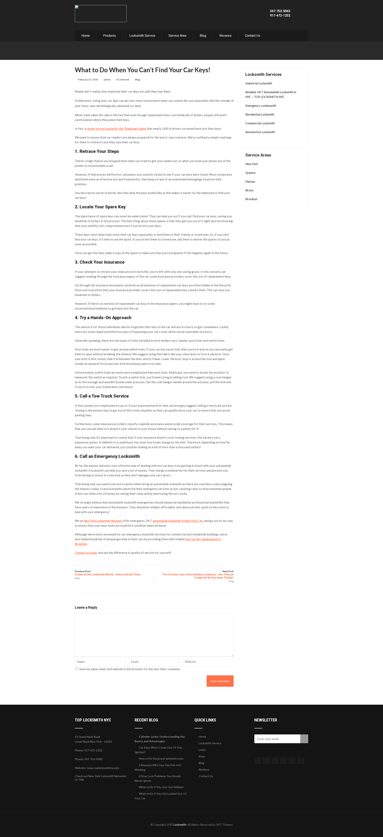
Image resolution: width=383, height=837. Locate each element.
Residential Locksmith (259, 114)
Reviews (225, 36)
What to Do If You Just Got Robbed (161, 787)
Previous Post (107, 573)
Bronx (249, 190)
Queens (250, 172)
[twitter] (266, 760)
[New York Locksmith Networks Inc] (101, 7)
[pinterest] (292, 760)
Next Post (198, 574)
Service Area (177, 36)
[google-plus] (274, 760)
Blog (203, 36)
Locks (202, 749)
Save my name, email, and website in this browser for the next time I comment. (130, 669)
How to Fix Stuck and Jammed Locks (161, 758)
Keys (202, 756)
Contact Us (252, 36)
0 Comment (122, 79)
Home (85, 36)
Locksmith (180, 824)
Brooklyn (251, 199)
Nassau (250, 181)
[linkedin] (283, 760)
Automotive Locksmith (260, 132)
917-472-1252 (280, 15)
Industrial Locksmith (258, 83)
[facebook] (257, 760)
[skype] (300, 760)
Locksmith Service (142, 36)
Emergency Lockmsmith (260, 105)
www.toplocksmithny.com (103, 768)
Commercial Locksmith (260, 123)
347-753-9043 (280, 11)
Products (109, 36)
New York (251, 164)
